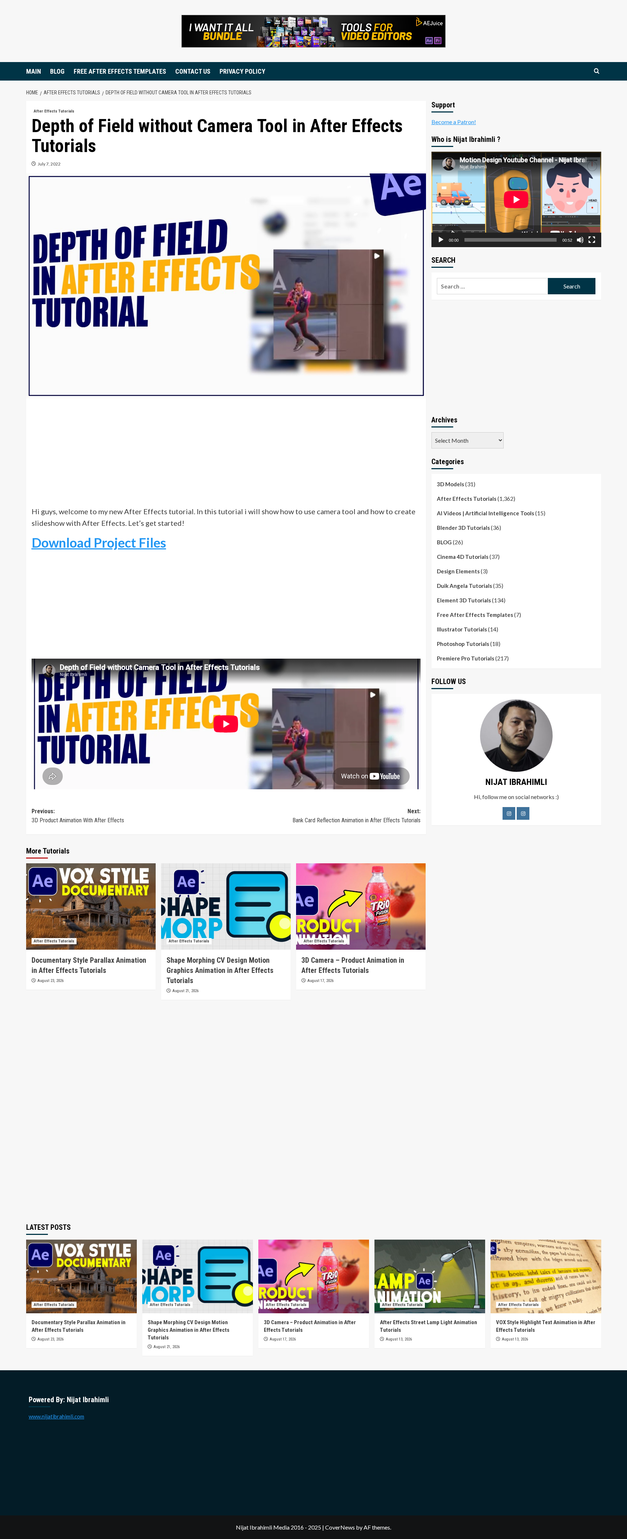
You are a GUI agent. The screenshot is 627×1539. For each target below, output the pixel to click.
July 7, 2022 (49, 164)
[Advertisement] (226, 455)
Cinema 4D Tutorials (462, 556)
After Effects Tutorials (54, 111)
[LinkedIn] (523, 813)
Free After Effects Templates (475, 614)
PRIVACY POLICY (242, 71)
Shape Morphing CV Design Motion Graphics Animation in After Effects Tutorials (220, 970)
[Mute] (580, 239)
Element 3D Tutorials (464, 600)
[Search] (596, 71)
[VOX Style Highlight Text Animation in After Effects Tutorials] (546, 1276)
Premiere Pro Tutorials (465, 658)
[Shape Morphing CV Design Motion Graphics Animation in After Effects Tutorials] (226, 906)
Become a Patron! (453, 121)
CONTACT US (192, 71)
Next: (356, 816)
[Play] (440, 239)
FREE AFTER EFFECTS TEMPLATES (120, 71)
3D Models (450, 484)
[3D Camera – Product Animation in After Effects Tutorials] (361, 906)
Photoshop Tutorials (463, 643)
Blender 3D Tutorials (463, 527)
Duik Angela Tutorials (464, 585)
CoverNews (340, 1527)
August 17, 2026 (320, 980)
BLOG (57, 71)
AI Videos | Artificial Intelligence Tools (485, 513)
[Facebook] (509, 813)
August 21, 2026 (185, 991)
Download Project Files (99, 542)
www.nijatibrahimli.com (56, 1416)
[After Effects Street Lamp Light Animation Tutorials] (429, 1276)
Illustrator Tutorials (462, 629)
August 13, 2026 (399, 1339)
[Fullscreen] (591, 239)
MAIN (33, 71)
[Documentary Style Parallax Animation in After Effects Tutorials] (91, 906)
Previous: (78, 816)
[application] (516, 199)
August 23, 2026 (50, 980)
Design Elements (458, 571)
